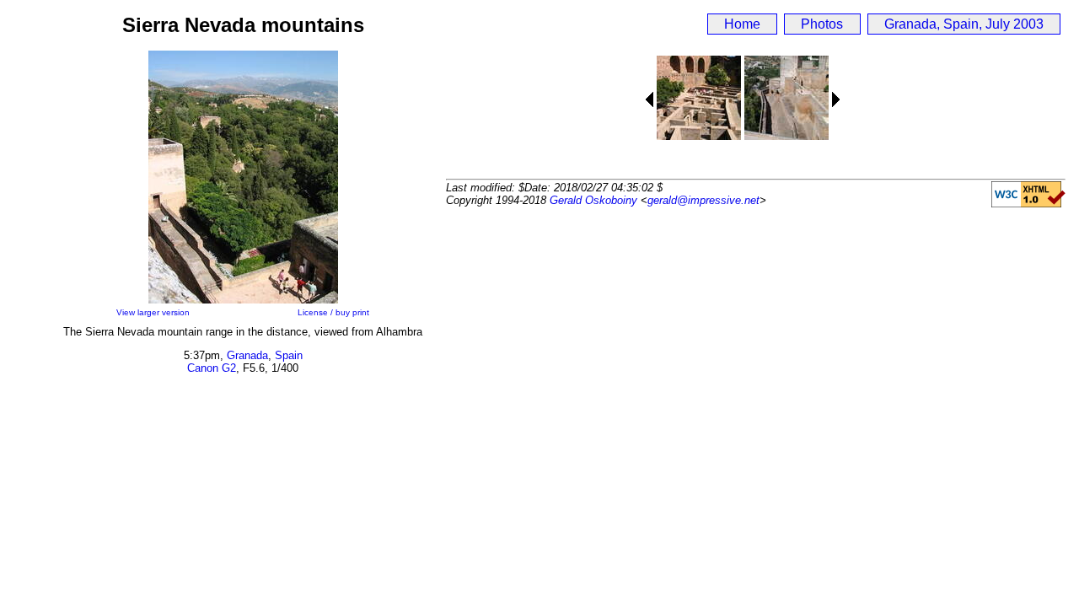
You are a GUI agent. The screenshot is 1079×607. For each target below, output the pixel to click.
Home (742, 24)
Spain (289, 355)
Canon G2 (211, 368)
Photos (822, 24)
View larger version (153, 312)
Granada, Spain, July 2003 (964, 24)
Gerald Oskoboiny (593, 200)
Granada (247, 355)
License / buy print (333, 312)
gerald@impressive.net (703, 200)
